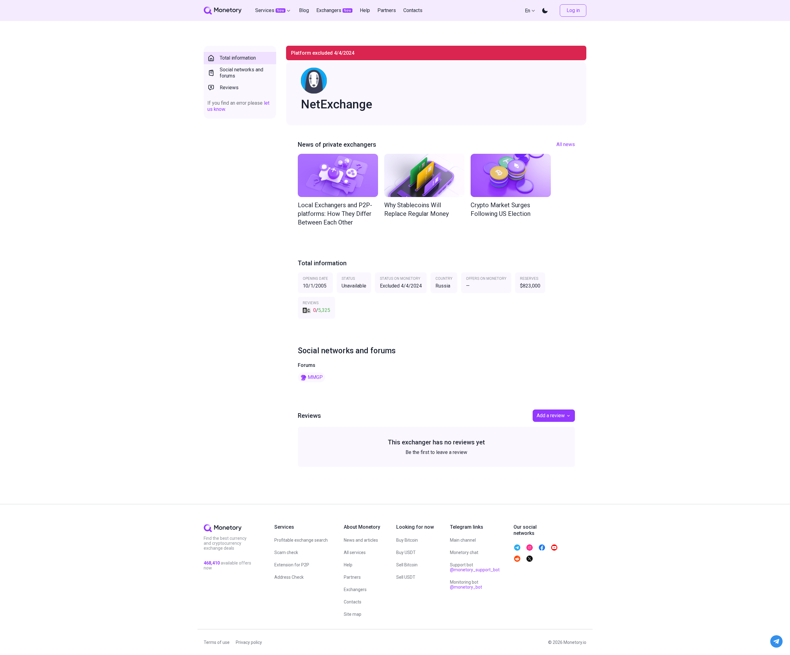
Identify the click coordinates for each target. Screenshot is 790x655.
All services (355, 552)
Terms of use (217, 642)
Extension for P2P (291, 564)
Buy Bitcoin (407, 540)
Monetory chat (464, 552)
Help (348, 564)
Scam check (286, 552)
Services (269, 10)
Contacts (352, 601)
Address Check (289, 577)
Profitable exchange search (301, 540)
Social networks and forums (241, 73)
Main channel (463, 540)
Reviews (229, 87)
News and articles (361, 540)
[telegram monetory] (517, 547)
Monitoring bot (466, 585)
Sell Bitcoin (407, 564)
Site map (352, 614)
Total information (238, 58)
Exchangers (355, 589)
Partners (352, 577)
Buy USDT (406, 552)
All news (565, 144)
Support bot (475, 567)
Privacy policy (249, 642)
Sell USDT (405, 577)
